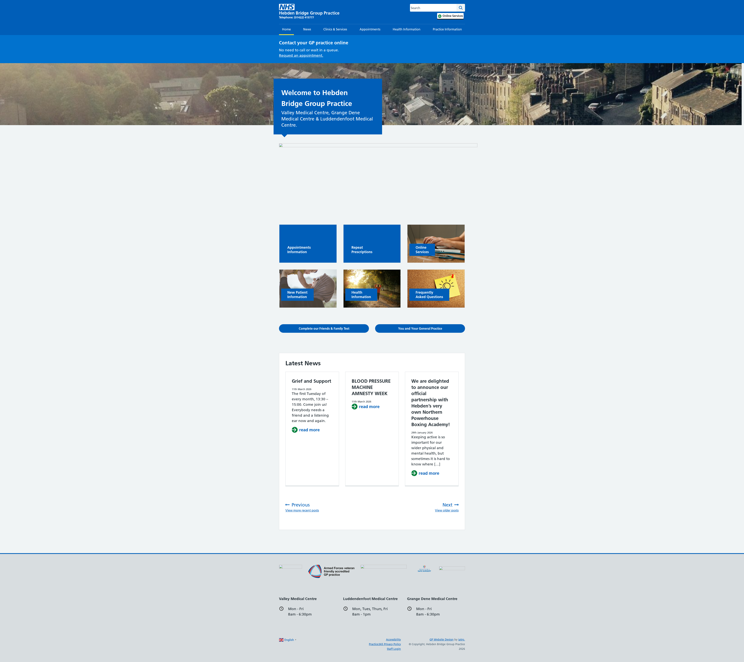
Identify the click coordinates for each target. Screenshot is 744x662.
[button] (324, 328)
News (307, 29)
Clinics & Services (335, 29)
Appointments (370, 29)
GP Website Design (442, 639)
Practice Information (447, 29)
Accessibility (393, 639)
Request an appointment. (301, 55)
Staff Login (394, 649)
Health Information (406, 29)
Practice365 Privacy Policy (385, 644)
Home (286, 29)
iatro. (461, 639)
